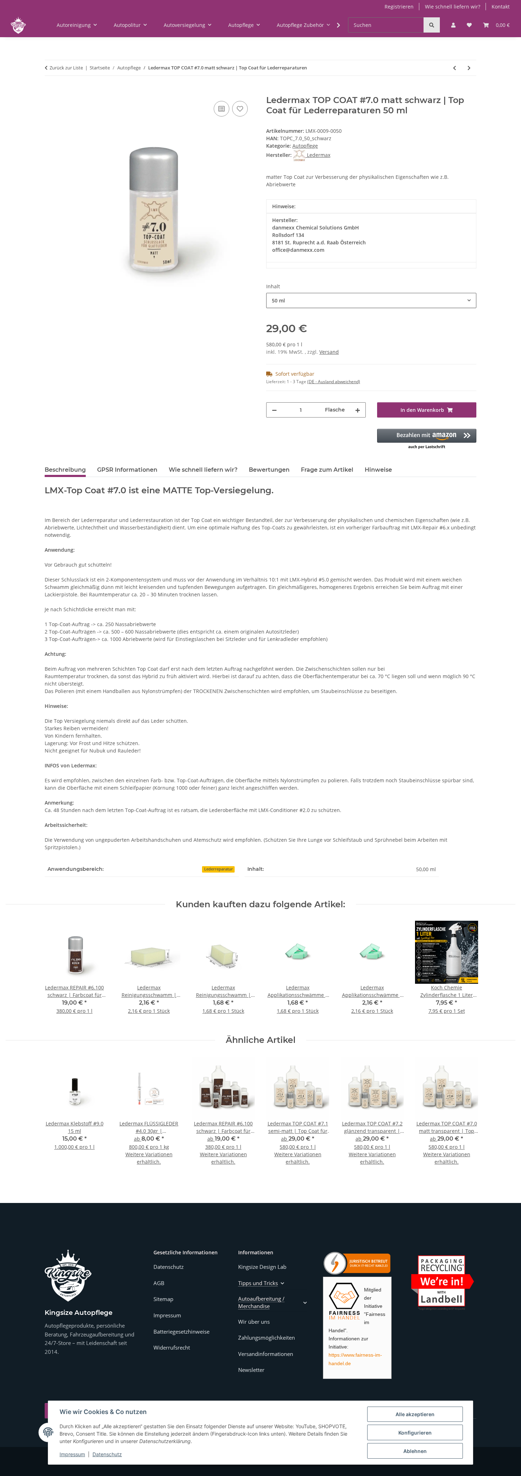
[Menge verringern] (274, 410)
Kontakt (501, 6)
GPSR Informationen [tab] (127, 469)
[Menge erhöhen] (357, 410)
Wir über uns (254, 1321)
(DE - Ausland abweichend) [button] (333, 382)
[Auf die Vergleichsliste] (221, 109)
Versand (329, 351)
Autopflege (305, 145)
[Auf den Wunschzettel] (240, 109)
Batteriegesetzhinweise (181, 1331)
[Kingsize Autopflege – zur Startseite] (68, 1276)
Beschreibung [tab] (65, 469)
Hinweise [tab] (378, 469)
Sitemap (163, 1298)
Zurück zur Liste (66, 67)
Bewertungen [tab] (269, 469)
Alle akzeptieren (415, 1414)
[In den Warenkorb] (50, 91)
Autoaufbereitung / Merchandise (261, 1302)
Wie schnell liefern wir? (452, 6)
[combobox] (371, 300)
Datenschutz (107, 1454)
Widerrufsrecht (171, 1347)
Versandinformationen (265, 1353)
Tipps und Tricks (258, 1283)
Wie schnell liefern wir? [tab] (203, 469)
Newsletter (251, 1369)
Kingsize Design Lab (262, 1266)
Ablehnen (415, 1451)
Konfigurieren (415, 1433)
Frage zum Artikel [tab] (327, 469)
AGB (158, 1283)
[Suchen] (432, 25)
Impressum (72, 1454)
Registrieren (399, 6)
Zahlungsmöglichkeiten (266, 1337)
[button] (453, 25)
